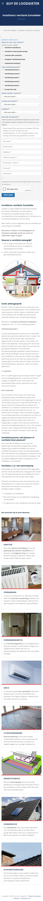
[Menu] (3, 3)
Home (13, 30)
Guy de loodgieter (22, 3)
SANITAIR (8, 544)
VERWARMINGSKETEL (13, 640)
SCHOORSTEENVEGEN (13, 869)
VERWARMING (10, 592)
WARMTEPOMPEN (12, 778)
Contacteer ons (25, 898)
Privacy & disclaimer (34, 896)
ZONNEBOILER (10, 824)
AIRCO (6, 688)
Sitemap (16, 898)
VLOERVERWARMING (13, 733)
